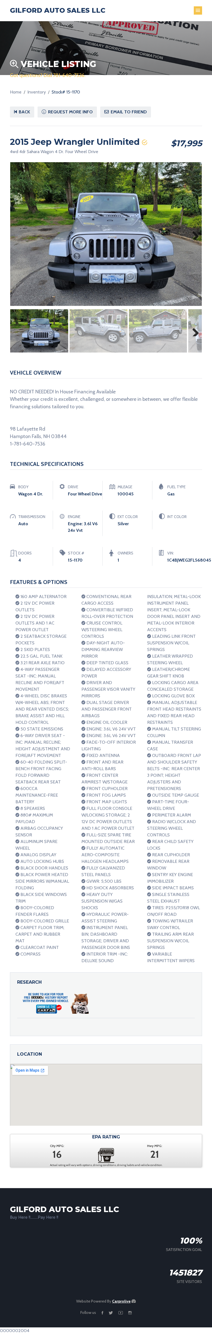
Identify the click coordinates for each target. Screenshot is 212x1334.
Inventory (36, 92)
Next (193, 233)
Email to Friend (128, 111)
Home (16, 92)
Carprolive (121, 1301)
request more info (70, 111)
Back (24, 111)
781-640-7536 (68, 75)
